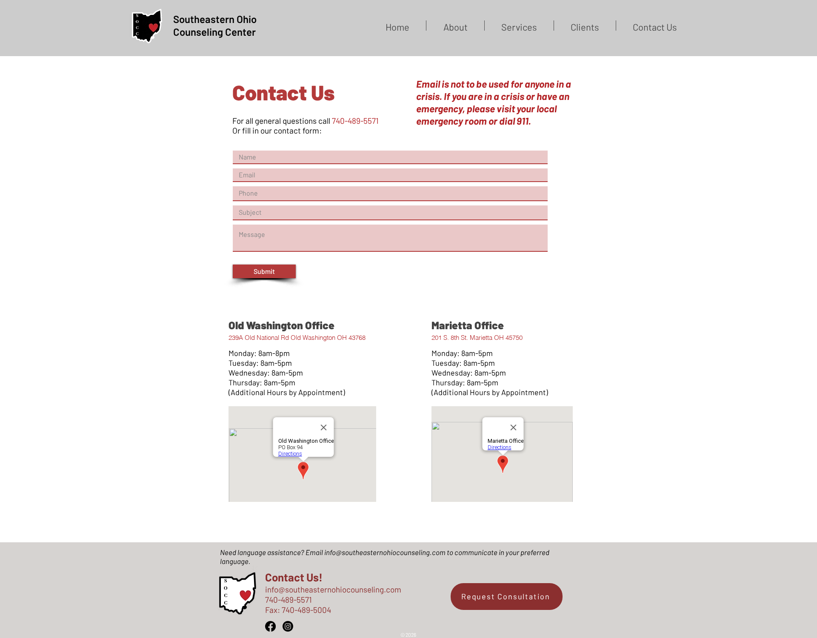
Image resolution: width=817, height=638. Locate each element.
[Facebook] (270, 626)
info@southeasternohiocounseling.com (385, 552)
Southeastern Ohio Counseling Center (215, 25)
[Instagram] (288, 626)
